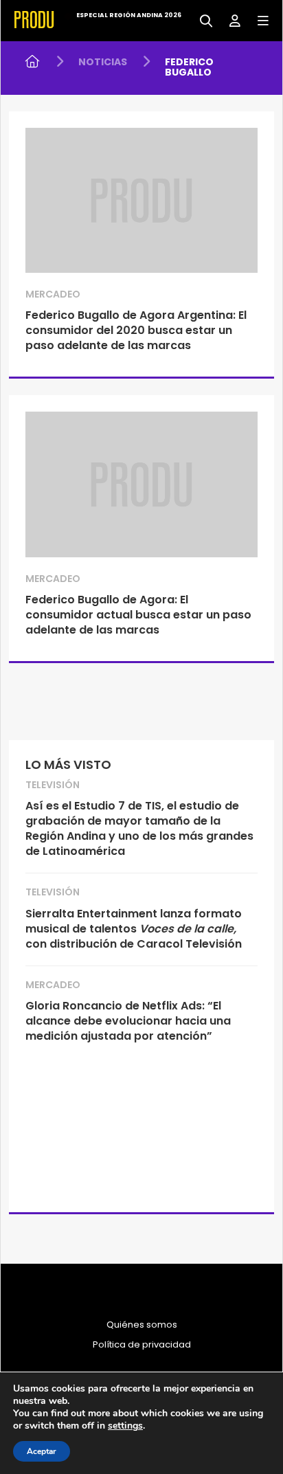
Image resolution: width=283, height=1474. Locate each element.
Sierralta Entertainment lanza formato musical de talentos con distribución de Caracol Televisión (133, 929)
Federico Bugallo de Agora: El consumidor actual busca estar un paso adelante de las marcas (138, 615)
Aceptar (41, 1451)
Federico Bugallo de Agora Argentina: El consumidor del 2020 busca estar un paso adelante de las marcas (136, 330)
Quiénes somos (141, 1325)
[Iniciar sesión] (229, 19)
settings (125, 1426)
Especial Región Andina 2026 (128, 15)
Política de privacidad (142, 1345)
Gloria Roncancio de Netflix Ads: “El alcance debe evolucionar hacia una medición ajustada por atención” (128, 1021)
